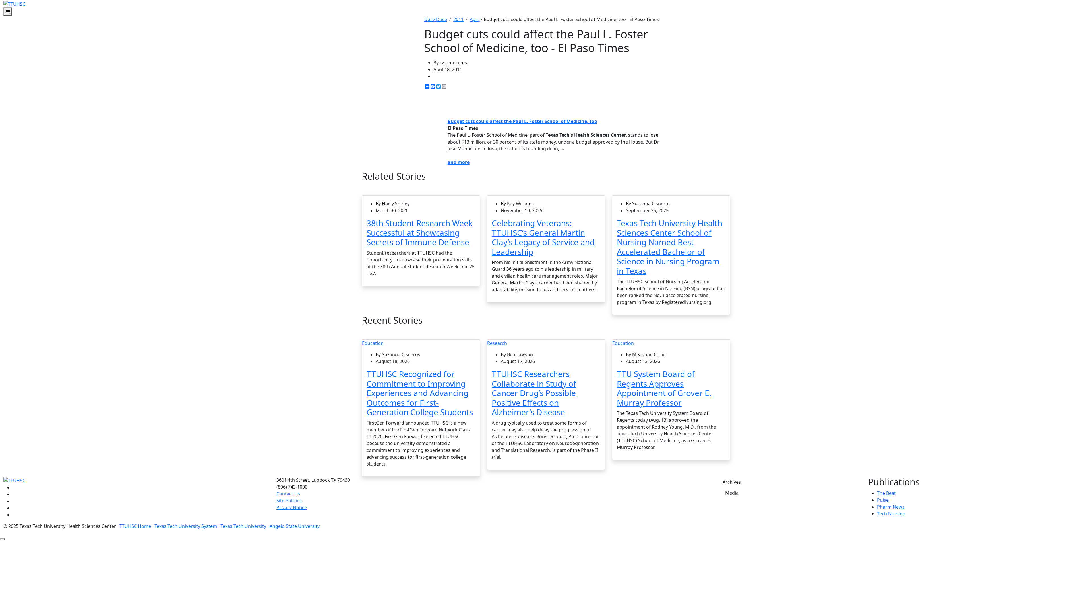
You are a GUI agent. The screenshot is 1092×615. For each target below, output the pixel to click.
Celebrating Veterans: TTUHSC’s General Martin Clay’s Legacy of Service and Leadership (543, 237)
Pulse (883, 500)
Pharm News (891, 507)
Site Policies (289, 500)
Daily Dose (435, 19)
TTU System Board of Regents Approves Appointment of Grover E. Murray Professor (664, 388)
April (475, 19)
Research (497, 343)
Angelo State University (295, 526)
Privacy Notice (291, 507)
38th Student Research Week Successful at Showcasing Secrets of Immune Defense (420, 232)
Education (373, 343)
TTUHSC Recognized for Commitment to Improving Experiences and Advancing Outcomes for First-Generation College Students (420, 392)
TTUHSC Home (135, 526)
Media (732, 493)
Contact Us (288, 494)
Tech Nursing (891, 514)
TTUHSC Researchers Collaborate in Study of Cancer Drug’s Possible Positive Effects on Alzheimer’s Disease (534, 392)
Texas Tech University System (185, 526)
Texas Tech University (243, 526)
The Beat (886, 493)
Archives (732, 482)
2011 (458, 19)
